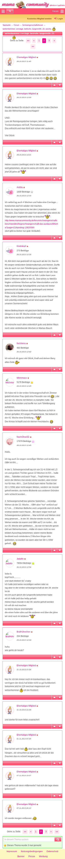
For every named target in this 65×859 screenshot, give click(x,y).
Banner (21, 856)
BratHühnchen (23, 632)
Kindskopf (21, 246)
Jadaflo (20, 559)
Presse (31, 856)
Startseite (7, 25)
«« (28, 40)
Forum (16, 25)
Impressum (12, 851)
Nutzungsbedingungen (32, 851)
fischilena (21, 343)
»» (33, 46)
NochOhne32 (23, 437)
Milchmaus (22, 378)
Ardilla (20, 187)
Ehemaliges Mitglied (26, 57)
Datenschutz (52, 851)
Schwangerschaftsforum (32, 25)
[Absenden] (9, 11)
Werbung (43, 856)
